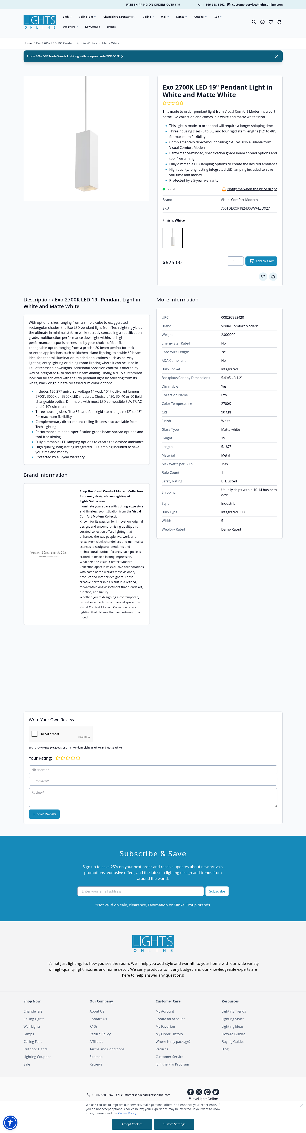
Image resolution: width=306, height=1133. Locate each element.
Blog (225, 1049)
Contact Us (98, 1019)
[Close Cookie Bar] (301, 1105)
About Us (97, 1011)
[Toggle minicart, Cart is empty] (279, 21)
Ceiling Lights (34, 1019)
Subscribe (217, 891)
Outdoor (199, 16)
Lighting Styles (233, 1019)
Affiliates (96, 1041)
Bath (66, 16)
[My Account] (262, 21)
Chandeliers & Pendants (118, 16)
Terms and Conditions (107, 1049)
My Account (165, 1011)
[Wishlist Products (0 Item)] (271, 21)
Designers (69, 27)
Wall (163, 16)
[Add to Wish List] (263, 276)
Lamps (180, 16)
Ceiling (147, 16)
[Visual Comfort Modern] (48, 554)
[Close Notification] (276, 56)
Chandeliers (33, 1011)
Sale (217, 16)
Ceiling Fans (86, 16)
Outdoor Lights (36, 1049)
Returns (162, 1049)
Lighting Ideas (233, 1026)
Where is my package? (173, 1041)
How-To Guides (233, 1034)
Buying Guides (233, 1041)
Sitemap (96, 1056)
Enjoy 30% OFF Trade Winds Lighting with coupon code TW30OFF (73, 56)
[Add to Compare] (273, 276)
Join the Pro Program (172, 1064)
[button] (10, 1123)
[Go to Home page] (40, 22)
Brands (111, 27)
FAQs (94, 1026)
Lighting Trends (234, 1011)
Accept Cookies (132, 1124)
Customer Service (170, 1056)
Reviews (96, 1064)
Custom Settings (174, 1124)
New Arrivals (92, 27)
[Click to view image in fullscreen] (86, 138)
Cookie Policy (127, 1113)
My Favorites (166, 1026)
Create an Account (170, 1019)
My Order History (169, 1034)
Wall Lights (32, 1026)
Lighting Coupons (37, 1056)
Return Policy (100, 1034)
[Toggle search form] (254, 21)
